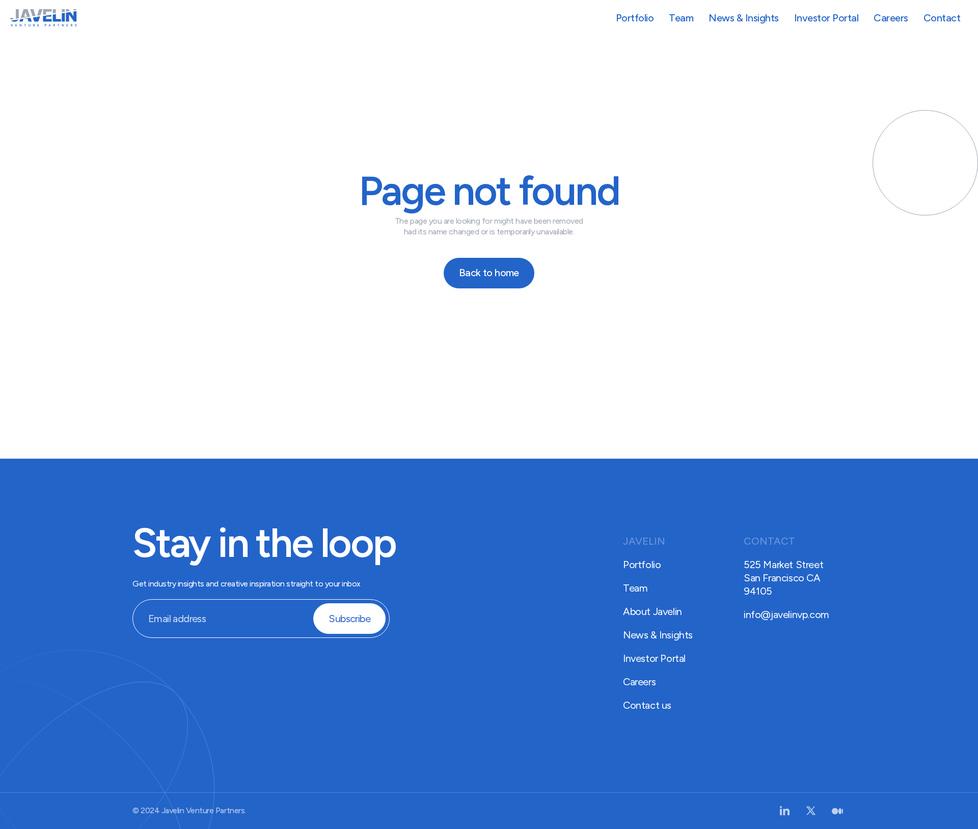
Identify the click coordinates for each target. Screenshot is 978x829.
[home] (43, 17)
